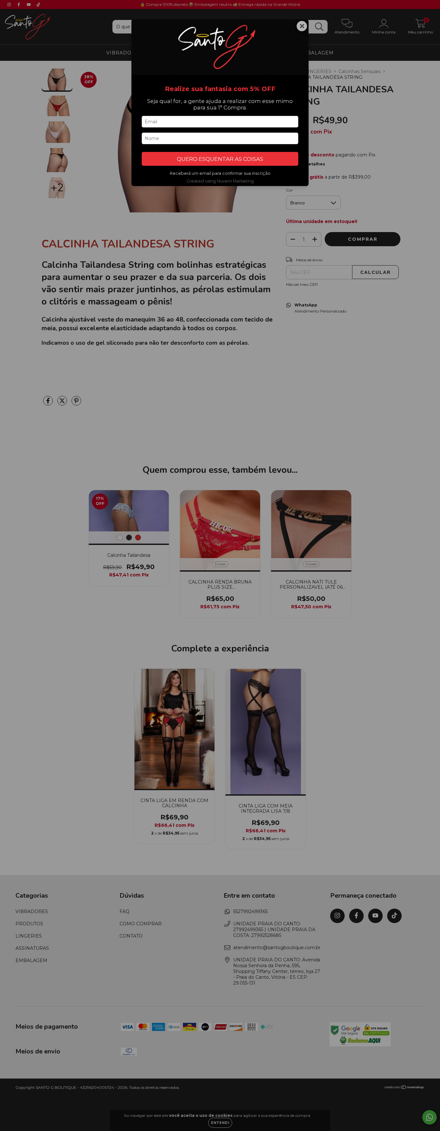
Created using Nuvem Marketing (220, 181)
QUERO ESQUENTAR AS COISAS (220, 159)
